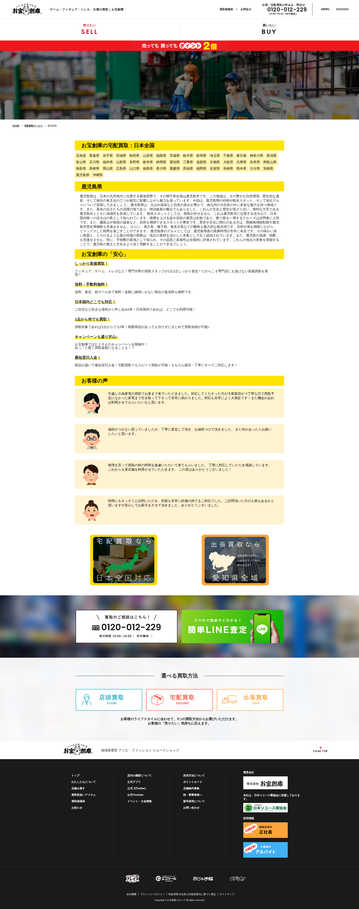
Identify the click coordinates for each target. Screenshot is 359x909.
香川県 (161, 168)
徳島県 (148, 168)
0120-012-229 (287, 9)
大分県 (255, 168)
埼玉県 (215, 155)
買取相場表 (226, 9)
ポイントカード (192, 781)
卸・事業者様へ (192, 794)
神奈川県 (256, 155)
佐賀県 (215, 168)
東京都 (241, 155)
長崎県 (228, 168)
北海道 (81, 155)
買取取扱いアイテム (83, 794)
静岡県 (161, 162)
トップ (75, 775)
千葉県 (228, 155)
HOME (15, 126)
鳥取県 (81, 168)
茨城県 (175, 155)
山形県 (148, 155)
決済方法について (194, 775)
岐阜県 (148, 162)
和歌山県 (270, 162)
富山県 (81, 162)
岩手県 (108, 155)
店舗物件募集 (191, 788)
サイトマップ (226, 894)
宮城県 (121, 155)
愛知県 (175, 162)
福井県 (108, 162)
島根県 (94, 168)
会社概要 (131, 894)
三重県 (188, 162)
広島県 (121, 168)
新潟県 (272, 155)
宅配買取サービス (33, 126)
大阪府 (228, 162)
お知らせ (76, 807)
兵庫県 (241, 162)
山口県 (134, 168)
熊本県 (241, 168)
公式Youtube (135, 794)
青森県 (94, 155)
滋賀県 (201, 162)
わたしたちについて (83, 781)
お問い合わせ (191, 807)
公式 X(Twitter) (136, 788)
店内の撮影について (139, 775)
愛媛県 (175, 168)
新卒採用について (194, 801)
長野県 (134, 162)
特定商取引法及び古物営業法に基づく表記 (192, 894)
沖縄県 (98, 175)
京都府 (215, 162)
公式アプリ (134, 781)
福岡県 (201, 168)
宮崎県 (268, 168)
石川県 (94, 162)
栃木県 (188, 155)
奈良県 (255, 162)
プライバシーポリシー (152, 894)
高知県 (188, 168)
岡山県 (108, 168)
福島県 (161, 155)
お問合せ (246, 9)
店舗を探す (78, 788)
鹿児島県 (82, 175)
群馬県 (201, 155)
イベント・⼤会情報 (139, 801)
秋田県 (134, 155)
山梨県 (121, 162)
